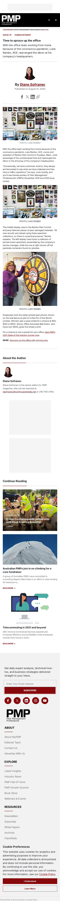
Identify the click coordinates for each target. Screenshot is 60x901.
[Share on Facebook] (22, 97)
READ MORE (8, 588)
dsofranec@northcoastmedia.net (19, 391)
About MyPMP (12, 736)
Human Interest (23, 35)
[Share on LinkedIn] (33, 97)
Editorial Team (12, 742)
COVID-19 (7, 35)
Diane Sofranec (32, 84)
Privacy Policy (5, 900)
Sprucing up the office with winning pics (29, 340)
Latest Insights (12, 771)
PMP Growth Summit (16, 787)
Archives (9, 832)
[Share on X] (27, 97)
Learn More (30, 888)
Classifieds (10, 838)
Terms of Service (18, 900)
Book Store (10, 793)
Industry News (12, 776)
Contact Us (10, 748)
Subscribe (30, 690)
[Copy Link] (38, 97)
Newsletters (11, 816)
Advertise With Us (14, 753)
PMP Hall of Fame (14, 782)
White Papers (12, 827)
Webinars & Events (15, 798)
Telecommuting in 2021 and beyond (24, 627)
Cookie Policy (47, 874)
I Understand (30, 881)
